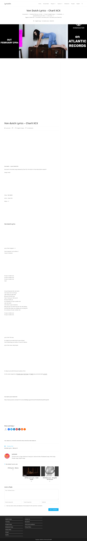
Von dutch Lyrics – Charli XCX (48, 21)
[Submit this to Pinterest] (17, 429)
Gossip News (8, 529)
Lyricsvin (26, 14)
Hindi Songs (25, 374)
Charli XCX (32, 17)
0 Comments (59, 14)
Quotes (7, 534)
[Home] (33, 21)
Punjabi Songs (8, 524)
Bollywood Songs (9, 527)
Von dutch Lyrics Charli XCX (55, 17)
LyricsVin (7, 4)
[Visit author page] (7, 456)
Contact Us (27, 519)
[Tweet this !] (11, 429)
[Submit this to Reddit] (22, 429)
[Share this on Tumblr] (19, 429)
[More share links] (25, 429)
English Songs (52, 14)
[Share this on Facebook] (9, 429)
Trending (7, 521)
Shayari (7, 532)
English (31, 374)
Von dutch (38, 17)
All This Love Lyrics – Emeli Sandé (31, 478)
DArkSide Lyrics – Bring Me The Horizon (50, 478)
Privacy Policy (28, 527)
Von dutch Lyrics (45, 17)
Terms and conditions (30, 524)
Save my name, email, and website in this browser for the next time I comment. (24, 505)
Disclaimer (27, 521)
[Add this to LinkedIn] (14, 429)
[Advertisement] (73, 85)
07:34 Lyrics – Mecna (13, 468)
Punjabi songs (20, 374)
